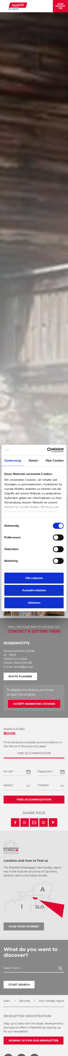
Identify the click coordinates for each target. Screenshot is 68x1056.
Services (25, 1001)
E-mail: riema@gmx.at (18, 666)
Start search (19, 984)
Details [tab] (33, 460)
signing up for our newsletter (33, 1040)
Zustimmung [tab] (12, 460)
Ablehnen (34, 602)
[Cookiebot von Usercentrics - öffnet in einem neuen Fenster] (48, 450)
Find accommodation (34, 799)
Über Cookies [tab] (55, 460)
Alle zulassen (34, 578)
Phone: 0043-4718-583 (18, 663)
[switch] (58, 537)
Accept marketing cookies (34, 704)
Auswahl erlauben (34, 590)
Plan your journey (24, 926)
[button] (15, 822)
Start (7, 1001)
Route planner (20, 676)
